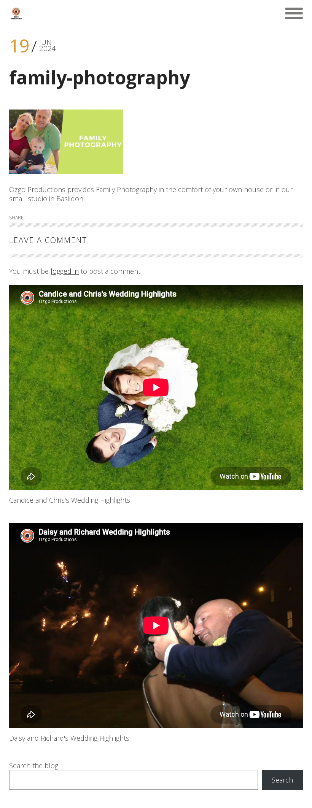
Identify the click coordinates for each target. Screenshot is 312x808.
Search (282, 779)
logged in (65, 271)
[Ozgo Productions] (16, 13)
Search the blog (33, 765)
